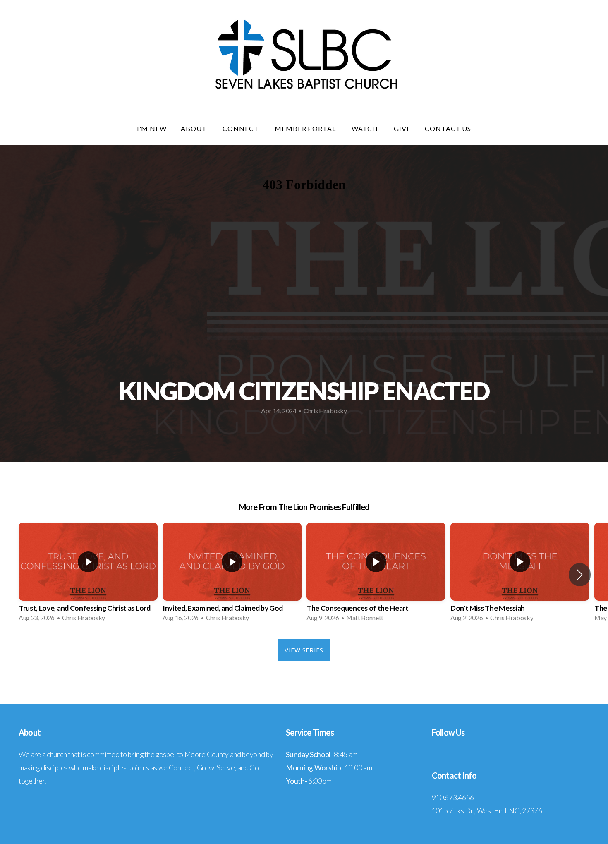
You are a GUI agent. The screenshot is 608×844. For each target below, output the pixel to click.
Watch (366, 128)
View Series (304, 650)
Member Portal (306, 128)
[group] (88, 575)
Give (402, 128)
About (194, 128)
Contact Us (448, 128)
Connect (242, 128)
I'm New (152, 128)
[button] (579, 575)
